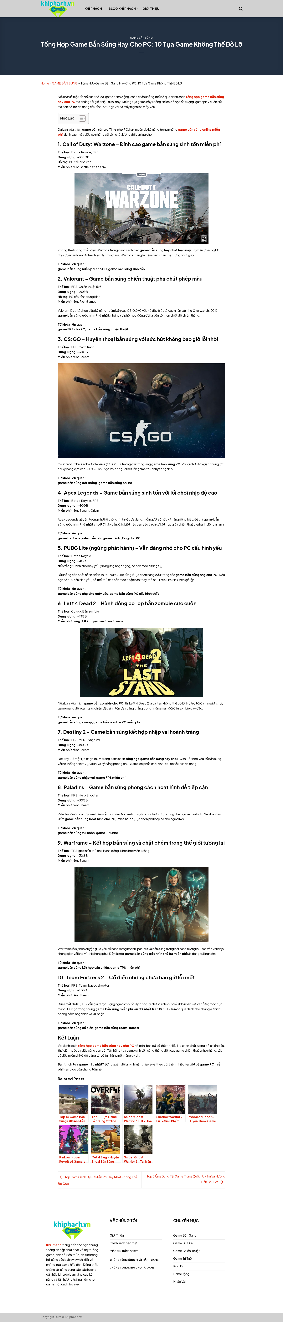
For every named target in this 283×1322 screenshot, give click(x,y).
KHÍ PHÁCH (93, 9)
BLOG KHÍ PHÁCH (122, 9)
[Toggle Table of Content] (80, 118)
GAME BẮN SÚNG (141, 37)
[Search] (241, 8)
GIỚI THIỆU (150, 9)
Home (44, 83)
